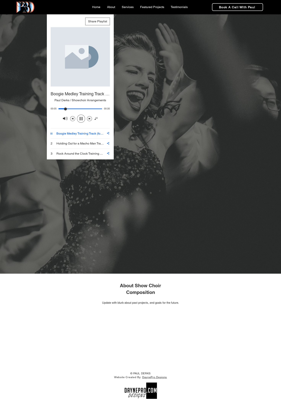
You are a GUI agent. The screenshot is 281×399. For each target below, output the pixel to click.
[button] (151, 7)
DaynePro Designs (154, 377)
